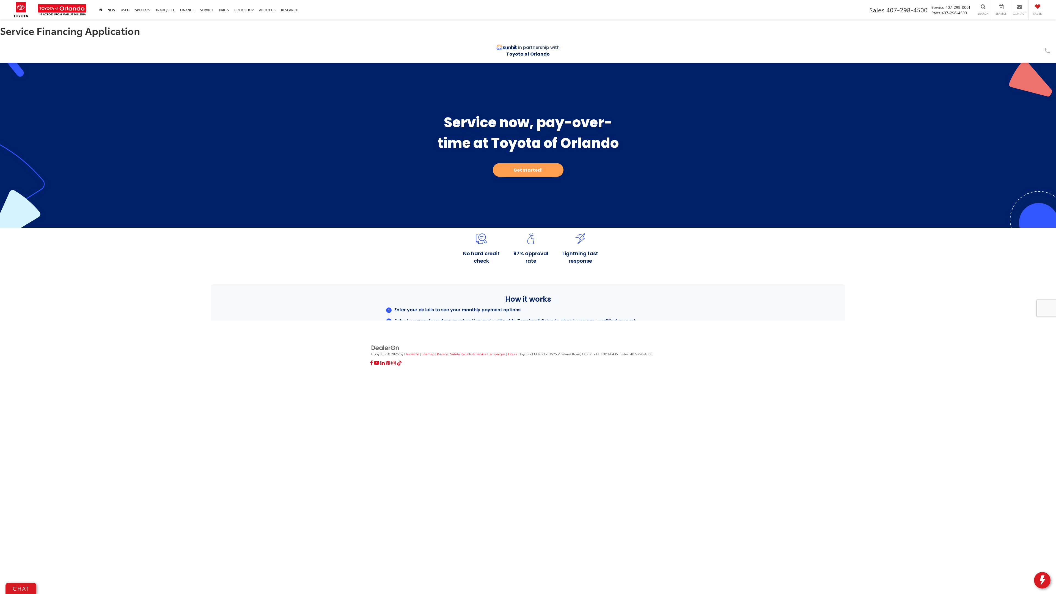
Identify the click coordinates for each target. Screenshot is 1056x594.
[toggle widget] (1042, 580)
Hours (512, 353)
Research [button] (289, 9)
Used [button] (125, 9)
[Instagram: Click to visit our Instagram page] (393, 363)
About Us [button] (267, 9)
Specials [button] (142, 9)
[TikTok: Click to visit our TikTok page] (399, 363)
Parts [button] (224, 9)
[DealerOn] (385, 347)
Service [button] (207, 9)
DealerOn (411, 353)
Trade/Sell (165, 9)
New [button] (111, 9)
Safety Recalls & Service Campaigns (477, 353)
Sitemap (428, 353)
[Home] (100, 10)
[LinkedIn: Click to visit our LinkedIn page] (382, 363)
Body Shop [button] (244, 9)
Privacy (442, 353)
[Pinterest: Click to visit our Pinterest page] (388, 363)
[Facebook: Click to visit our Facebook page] (371, 363)
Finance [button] (187, 9)
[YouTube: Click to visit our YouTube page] (376, 363)
